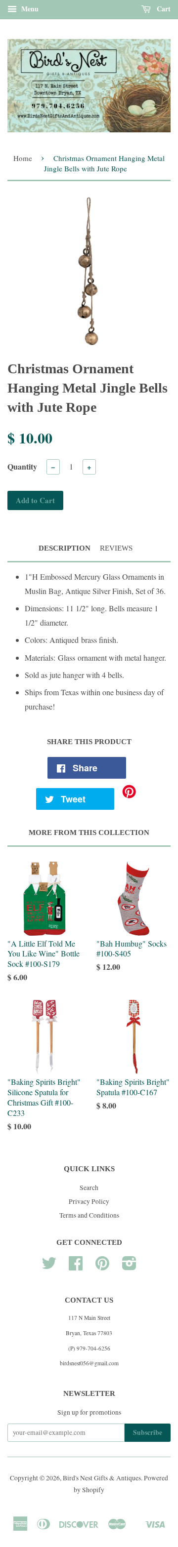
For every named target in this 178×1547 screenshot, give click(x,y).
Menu (29, 8)
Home (22, 158)
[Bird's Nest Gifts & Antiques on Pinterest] (102, 1266)
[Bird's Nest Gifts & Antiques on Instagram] (129, 1266)
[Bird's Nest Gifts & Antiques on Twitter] (49, 1266)
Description (64, 548)
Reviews (116, 548)
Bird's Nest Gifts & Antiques (102, 1477)
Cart (163, 8)
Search (89, 1187)
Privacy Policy (89, 1201)
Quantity (22, 466)
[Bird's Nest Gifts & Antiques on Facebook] (75, 1266)
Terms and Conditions (89, 1215)
